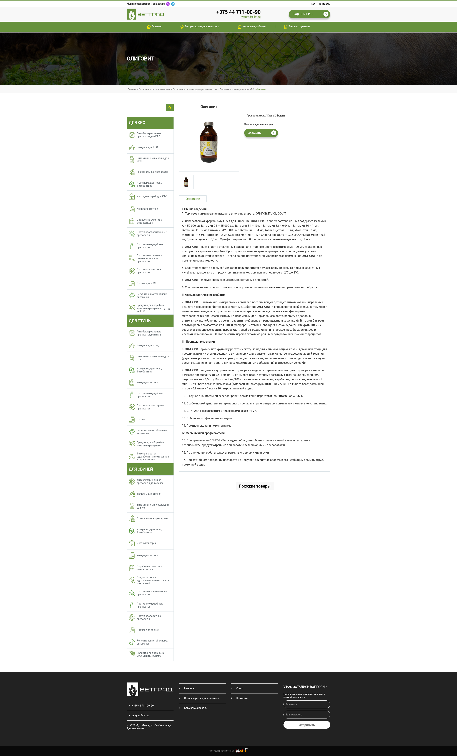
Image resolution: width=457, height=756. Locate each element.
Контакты (324, 4)
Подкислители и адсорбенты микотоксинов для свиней (153, 580)
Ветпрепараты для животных (202, 26)
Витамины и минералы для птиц (153, 358)
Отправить (307, 725)
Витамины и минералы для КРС (237, 89)
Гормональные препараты (152, 171)
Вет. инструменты (299, 26)
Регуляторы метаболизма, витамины (152, 296)
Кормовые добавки (254, 26)
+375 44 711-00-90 (238, 12)
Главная (157, 26)
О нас (312, 4)
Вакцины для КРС (147, 147)
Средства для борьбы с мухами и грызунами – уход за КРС (153, 308)
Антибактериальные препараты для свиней (150, 481)
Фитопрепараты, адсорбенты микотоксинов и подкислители (153, 456)
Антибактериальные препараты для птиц (149, 333)
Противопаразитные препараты (149, 271)
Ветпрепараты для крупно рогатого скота (195, 89)
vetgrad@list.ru (251, 17)
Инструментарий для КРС (152, 196)
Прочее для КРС (146, 283)
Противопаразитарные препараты (150, 407)
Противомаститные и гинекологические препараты (149, 258)
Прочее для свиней (148, 629)
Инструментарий (147, 543)
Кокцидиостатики (147, 208)
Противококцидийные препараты (150, 246)
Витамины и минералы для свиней (153, 506)
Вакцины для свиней (149, 493)
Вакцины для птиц (148, 345)
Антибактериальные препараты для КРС (149, 135)
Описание (193, 199)
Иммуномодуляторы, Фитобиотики (149, 184)
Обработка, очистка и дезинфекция (149, 221)
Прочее (141, 419)
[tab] (186, 182)
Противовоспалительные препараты (152, 234)
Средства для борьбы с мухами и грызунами (150, 444)
